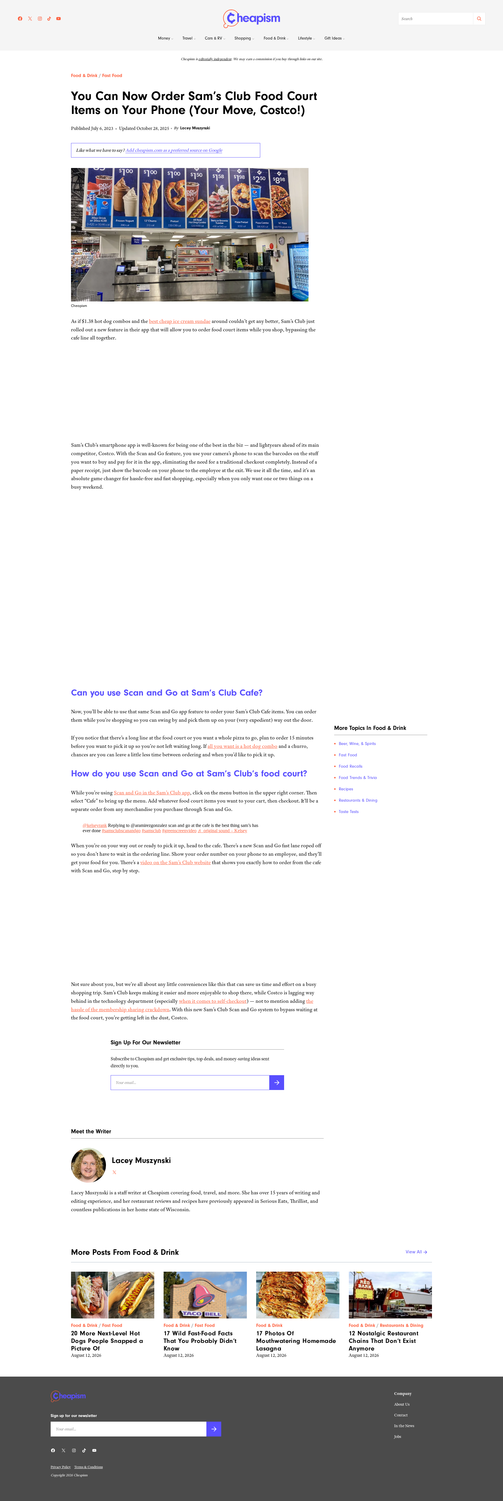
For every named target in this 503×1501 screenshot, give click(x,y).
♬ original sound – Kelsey (222, 830)
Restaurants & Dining (358, 800)
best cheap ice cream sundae (179, 321)
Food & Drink (84, 75)
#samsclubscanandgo (121, 830)
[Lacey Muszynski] (88, 1165)
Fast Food (112, 75)
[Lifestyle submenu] (314, 39)
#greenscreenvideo (179, 830)
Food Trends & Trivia (358, 777)
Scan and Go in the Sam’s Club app (152, 792)
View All (414, 1252)
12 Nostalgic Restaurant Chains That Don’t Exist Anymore (383, 1341)
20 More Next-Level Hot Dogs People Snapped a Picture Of (107, 1341)
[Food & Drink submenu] (287, 39)
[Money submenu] (172, 39)
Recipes (346, 789)
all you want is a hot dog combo (242, 746)
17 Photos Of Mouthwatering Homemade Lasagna (296, 1341)
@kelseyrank (95, 825)
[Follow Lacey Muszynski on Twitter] (114, 1172)
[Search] (479, 18)
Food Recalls (350, 766)
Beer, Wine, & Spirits (357, 743)
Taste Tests (349, 811)
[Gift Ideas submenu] (344, 39)
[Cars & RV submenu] (224, 39)
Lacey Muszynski (195, 128)
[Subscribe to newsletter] (276, 1082)
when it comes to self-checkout (213, 1001)
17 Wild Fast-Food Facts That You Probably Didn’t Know (200, 1341)
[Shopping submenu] (253, 39)
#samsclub (151, 830)
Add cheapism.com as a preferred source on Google (173, 150)
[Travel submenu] (195, 39)
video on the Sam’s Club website (175, 862)
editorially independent (215, 59)
